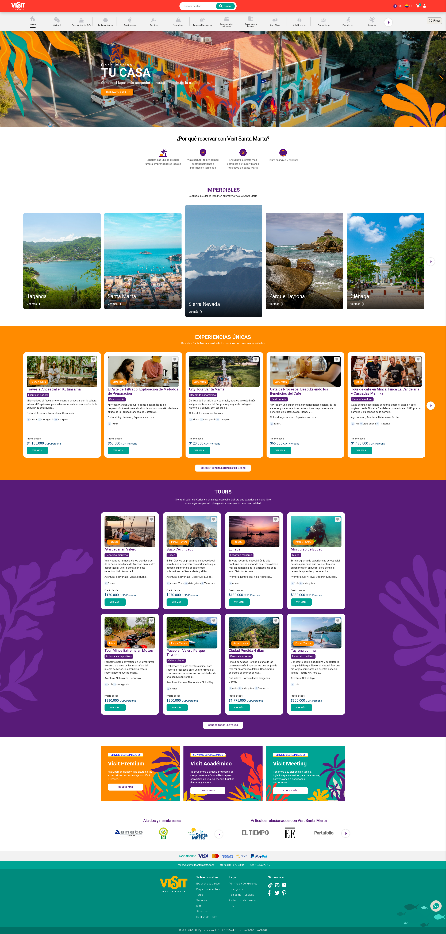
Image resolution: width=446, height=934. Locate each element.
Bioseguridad (236, 889)
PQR (231, 906)
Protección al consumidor (244, 900)
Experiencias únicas (208, 883)
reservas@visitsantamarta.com (196, 865)
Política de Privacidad (241, 894)
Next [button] (388, 22)
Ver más (37, 450)
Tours (199, 894)
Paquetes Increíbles (208, 889)
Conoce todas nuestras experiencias (223, 468)
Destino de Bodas (206, 917)
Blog (199, 906)
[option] (33, 22)
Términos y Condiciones (243, 883)
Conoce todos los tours (223, 725)
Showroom (202, 911)
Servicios (201, 900)
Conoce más (125, 787)
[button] (441, 79)
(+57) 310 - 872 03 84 (232, 865)
